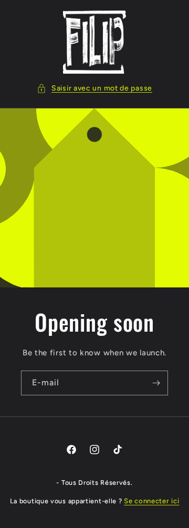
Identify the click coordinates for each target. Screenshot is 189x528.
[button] (94, 88)
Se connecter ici (151, 501)
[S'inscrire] (155, 383)
